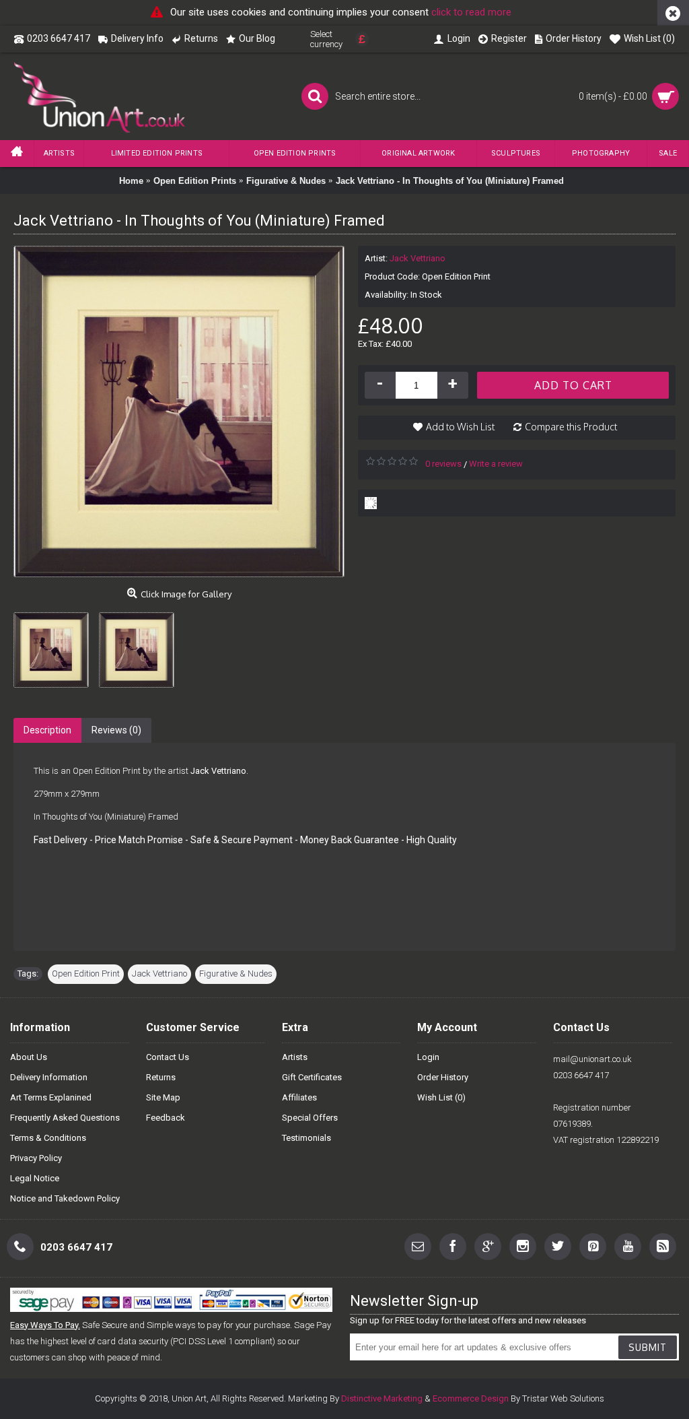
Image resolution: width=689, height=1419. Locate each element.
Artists (294, 1057)
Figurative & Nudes (236, 973)
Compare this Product (571, 426)
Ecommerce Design (471, 1398)
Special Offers (310, 1118)
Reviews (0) (116, 730)
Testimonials (306, 1138)
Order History (442, 1077)
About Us (28, 1057)
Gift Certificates (312, 1077)
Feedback (165, 1118)
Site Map (163, 1097)
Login (428, 1057)
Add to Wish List (460, 426)
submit (647, 1347)
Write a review (496, 464)
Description (47, 730)
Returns (161, 1077)
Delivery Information (48, 1077)
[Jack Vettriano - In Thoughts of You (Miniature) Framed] (56, 645)
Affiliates (299, 1097)
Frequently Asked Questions (65, 1118)
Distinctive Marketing (382, 1398)
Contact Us (167, 1057)
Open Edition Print (86, 973)
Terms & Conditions (48, 1138)
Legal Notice (34, 1178)
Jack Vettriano (417, 258)
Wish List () (441, 1097)
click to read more (471, 12)
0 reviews (443, 464)
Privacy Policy (36, 1158)
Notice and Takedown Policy (65, 1198)
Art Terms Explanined (51, 1097)
